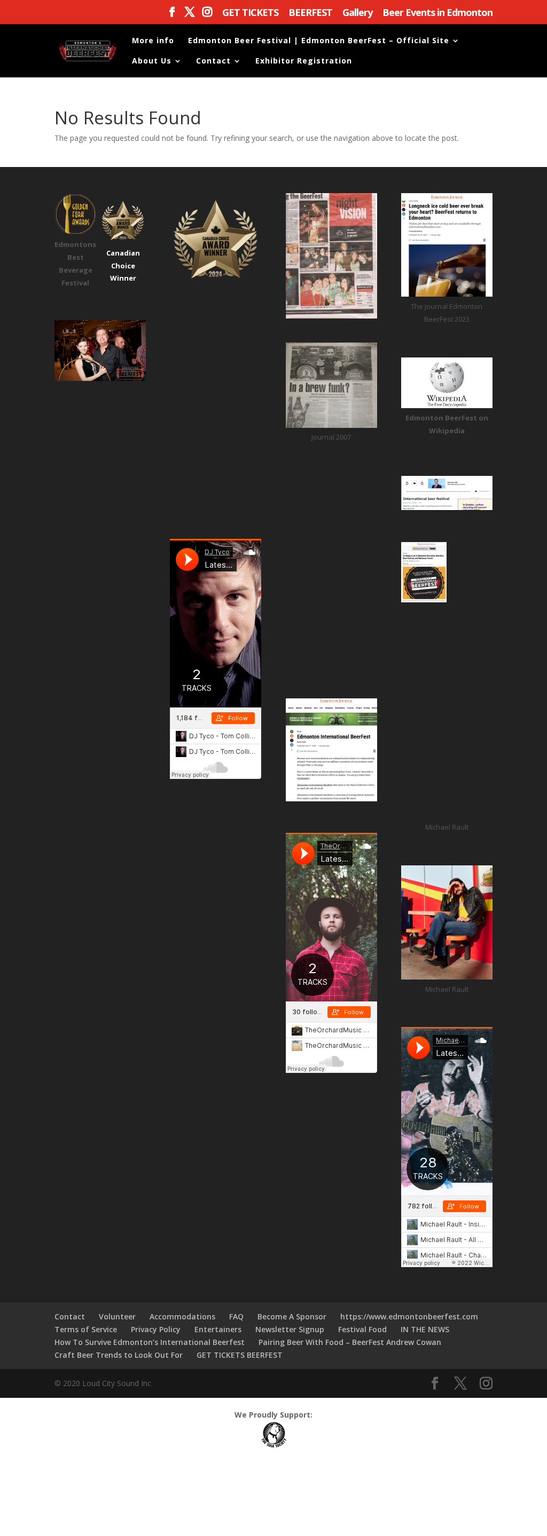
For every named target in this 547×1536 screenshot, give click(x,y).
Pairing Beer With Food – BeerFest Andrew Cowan (350, 1342)
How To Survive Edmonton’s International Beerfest (149, 1342)
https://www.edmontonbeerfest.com (409, 1316)
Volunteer (117, 1316)
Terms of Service (85, 1329)
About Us (151, 61)
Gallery (357, 13)
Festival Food (362, 1329)
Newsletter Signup (289, 1329)
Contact (213, 61)
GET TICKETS (250, 13)
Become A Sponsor (291, 1316)
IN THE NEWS (425, 1329)
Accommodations (182, 1316)
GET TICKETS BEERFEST (240, 1355)
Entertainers (217, 1329)
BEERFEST (310, 13)
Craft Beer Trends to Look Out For (118, 1355)
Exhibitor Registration (303, 61)
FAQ (236, 1316)
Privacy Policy (156, 1329)
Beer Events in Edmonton (437, 13)
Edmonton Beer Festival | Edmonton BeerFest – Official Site (318, 41)
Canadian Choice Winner (123, 265)
